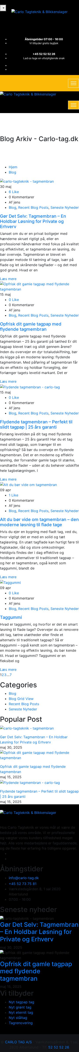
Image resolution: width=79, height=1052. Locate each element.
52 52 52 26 (58, 1047)
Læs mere (8, 279)
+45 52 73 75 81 (22, 884)
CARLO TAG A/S (18, 1042)
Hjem (13, 167)
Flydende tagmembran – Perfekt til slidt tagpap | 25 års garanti (36, 424)
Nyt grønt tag (20, 1007)
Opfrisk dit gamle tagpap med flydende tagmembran (30, 326)
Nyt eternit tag (21, 1012)
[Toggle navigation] (73, 83)
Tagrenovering (21, 1023)
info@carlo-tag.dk (24, 878)
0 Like (14, 299)
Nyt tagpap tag (21, 1002)
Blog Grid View (21, 698)
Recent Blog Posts (33, 207)
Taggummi (11, 617)
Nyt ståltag (18, 1017)
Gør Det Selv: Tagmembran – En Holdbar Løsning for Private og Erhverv (33, 221)
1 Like (13, 495)
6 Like (14, 192)
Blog (12, 172)
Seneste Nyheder (64, 207)
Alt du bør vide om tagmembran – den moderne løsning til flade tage (39, 522)
